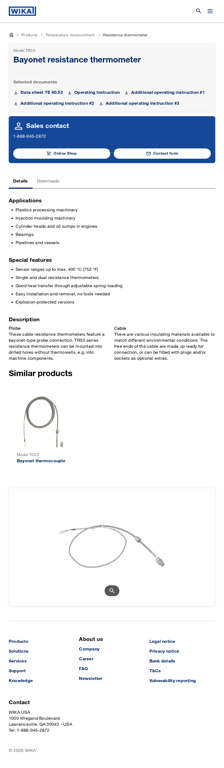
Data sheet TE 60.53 (41, 92)
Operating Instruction (97, 92)
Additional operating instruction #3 (142, 103)
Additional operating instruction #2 (57, 103)
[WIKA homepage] (22, 11)
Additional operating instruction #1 (168, 92)
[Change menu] (210, 11)
